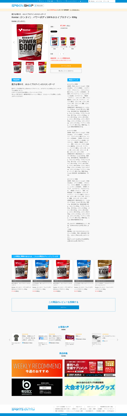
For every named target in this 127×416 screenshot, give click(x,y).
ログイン (60, 1)
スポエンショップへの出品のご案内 (74, 411)
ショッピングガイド (72, 1)
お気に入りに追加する (66, 71)
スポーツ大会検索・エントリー (63, 406)
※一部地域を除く (75, 10)
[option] (30, 42)
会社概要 (100, 409)
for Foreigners (110, 411)
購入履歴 (51, 1)
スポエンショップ (91, 406)
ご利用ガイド (75, 409)
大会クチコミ (79, 406)
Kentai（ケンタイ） (19, 21)
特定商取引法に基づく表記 (106, 406)
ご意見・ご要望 (92, 409)
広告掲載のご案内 (100, 411)
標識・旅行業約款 (59, 411)
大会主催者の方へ (90, 411)
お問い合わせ (83, 409)
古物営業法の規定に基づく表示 (62, 409)
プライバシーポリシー (109, 409)
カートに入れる (66, 65)
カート (42, 1)
